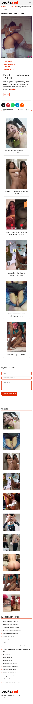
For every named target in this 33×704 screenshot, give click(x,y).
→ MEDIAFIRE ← (9, 64)
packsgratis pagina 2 (8, 676)
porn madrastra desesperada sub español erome (16, 646)
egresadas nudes (7, 660)
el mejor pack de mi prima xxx (11, 624)
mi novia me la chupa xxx (10, 672)
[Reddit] (22, 105)
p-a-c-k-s (6, 94)
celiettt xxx (6, 643)
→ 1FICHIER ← (8, 62)
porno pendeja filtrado (8, 636)
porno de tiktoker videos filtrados (12, 630)
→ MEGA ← (7, 67)
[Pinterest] (8, 105)
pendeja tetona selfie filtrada (10, 633)
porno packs (6, 654)
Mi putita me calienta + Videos (24, 110)
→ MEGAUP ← (8, 69)
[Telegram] (17, 105)
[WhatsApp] (13, 105)
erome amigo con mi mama (10, 621)
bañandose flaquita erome (10, 679)
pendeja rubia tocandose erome (11, 682)
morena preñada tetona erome (11, 627)
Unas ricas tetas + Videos (8, 110)
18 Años (14, 7)
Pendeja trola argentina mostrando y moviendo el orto (16, 650)
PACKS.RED (5, 7)
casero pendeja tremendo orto (11, 666)
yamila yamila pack (8, 657)
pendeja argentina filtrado (9, 669)
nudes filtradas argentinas (10, 663)
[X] (3, 105)
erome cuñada (7, 640)
